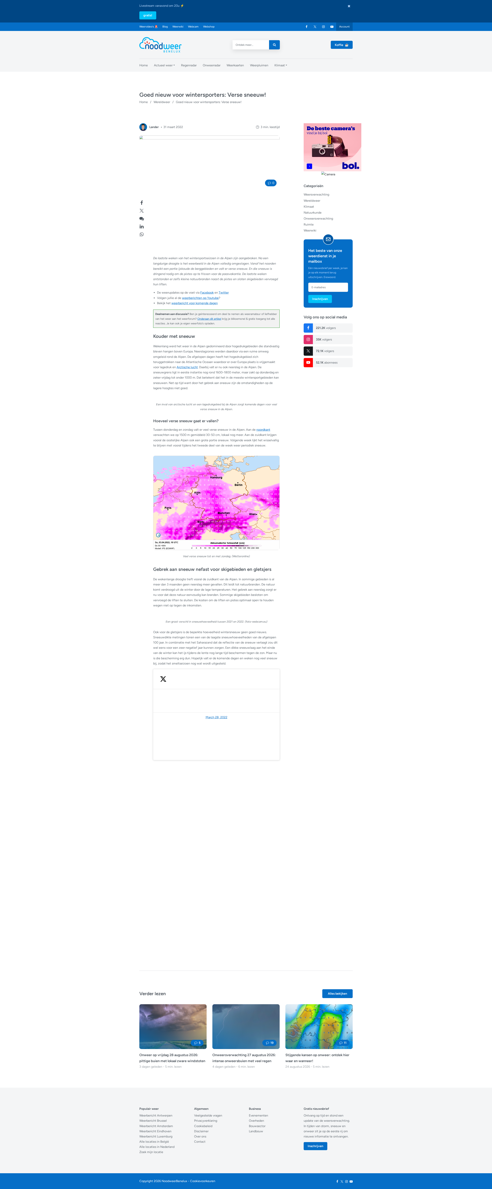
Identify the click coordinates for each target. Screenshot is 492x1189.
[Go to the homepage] (160, 44)
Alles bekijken (337, 993)
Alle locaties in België (154, 1141)
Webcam (193, 26)
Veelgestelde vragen (208, 1115)
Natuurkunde (313, 212)
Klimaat (309, 206)
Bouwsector (257, 1126)
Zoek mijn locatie (151, 1152)
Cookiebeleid (203, 1126)
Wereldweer (162, 102)
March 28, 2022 (216, 717)
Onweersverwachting (318, 218)
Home (143, 102)
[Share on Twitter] (141, 210)
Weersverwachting (316, 194)
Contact (199, 1141)
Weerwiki (177, 26)
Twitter (224, 292)
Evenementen (258, 1115)
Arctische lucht (187, 367)
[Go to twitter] (315, 26)
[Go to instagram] (323, 26)
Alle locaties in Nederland (157, 1147)
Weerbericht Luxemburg (155, 1136)
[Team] (143, 127)
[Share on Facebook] (141, 202)
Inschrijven (320, 299)
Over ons (200, 1136)
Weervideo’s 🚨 (148, 26)
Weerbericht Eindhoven (155, 1131)
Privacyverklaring (205, 1120)
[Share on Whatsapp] (141, 234)
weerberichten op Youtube (200, 298)
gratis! (147, 15)
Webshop (208, 26)
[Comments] (141, 218)
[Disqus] (209, 902)
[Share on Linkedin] (141, 226)
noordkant (263, 429)
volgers (326, 328)
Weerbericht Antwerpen (155, 1115)
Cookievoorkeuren (202, 1181)
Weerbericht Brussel (153, 1120)
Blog (165, 26)
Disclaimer (201, 1131)
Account (344, 26)
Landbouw (256, 1131)
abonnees (326, 362)
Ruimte (309, 224)
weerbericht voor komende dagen (194, 303)
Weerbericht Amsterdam (156, 1126)
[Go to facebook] (306, 26)
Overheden (256, 1120)
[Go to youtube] (332, 26)
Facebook (207, 292)
